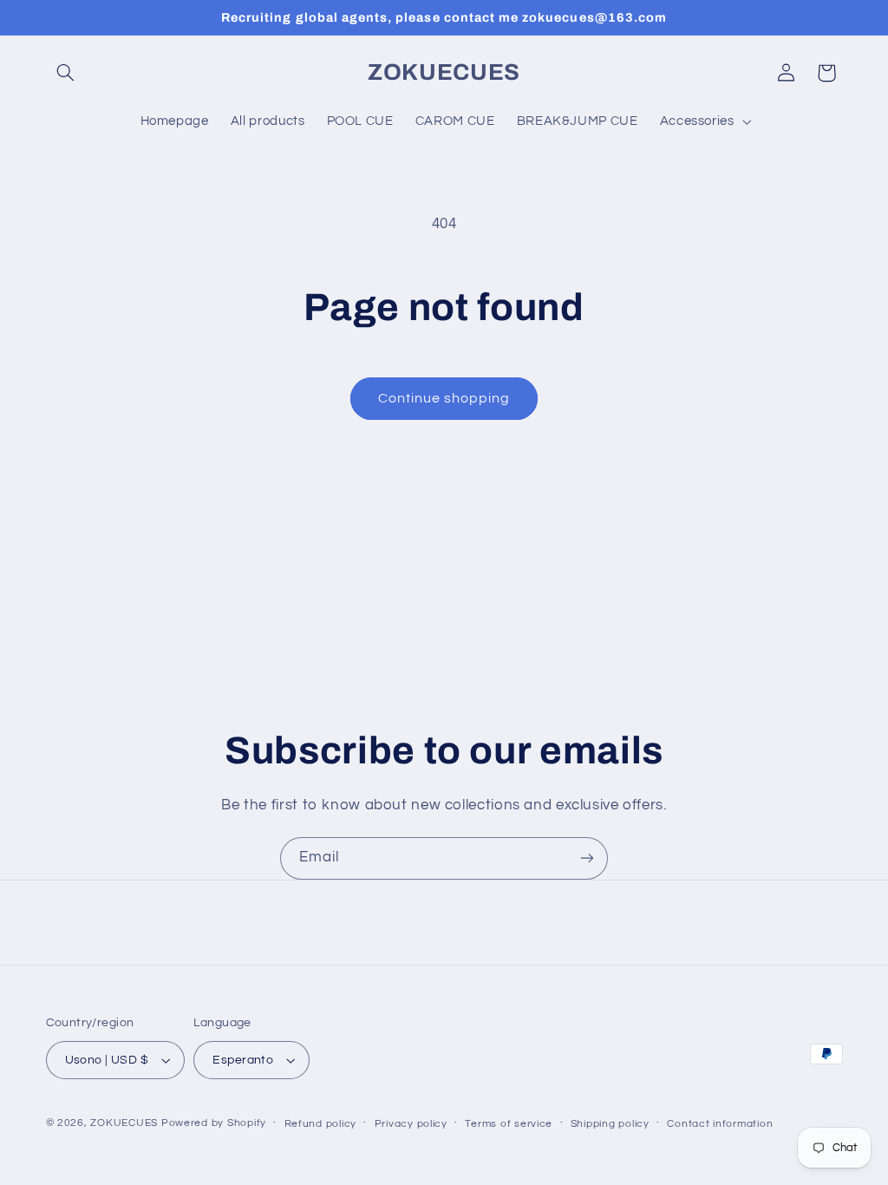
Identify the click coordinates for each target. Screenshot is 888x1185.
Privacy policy (411, 1124)
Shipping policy (610, 1124)
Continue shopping (444, 398)
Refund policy (320, 1124)
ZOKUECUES (124, 1123)
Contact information (720, 1124)
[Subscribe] (587, 858)
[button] (66, 73)
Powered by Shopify (213, 1123)
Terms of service (508, 1124)
